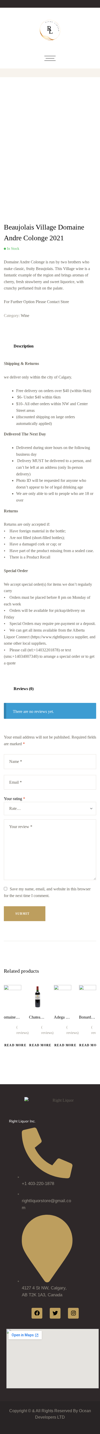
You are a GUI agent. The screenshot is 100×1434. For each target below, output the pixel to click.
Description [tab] (24, 346)
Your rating (14, 798)
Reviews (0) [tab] (24, 688)
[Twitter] (55, 1313)
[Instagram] (73, 1313)
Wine (25, 315)
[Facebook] (37, 1313)
